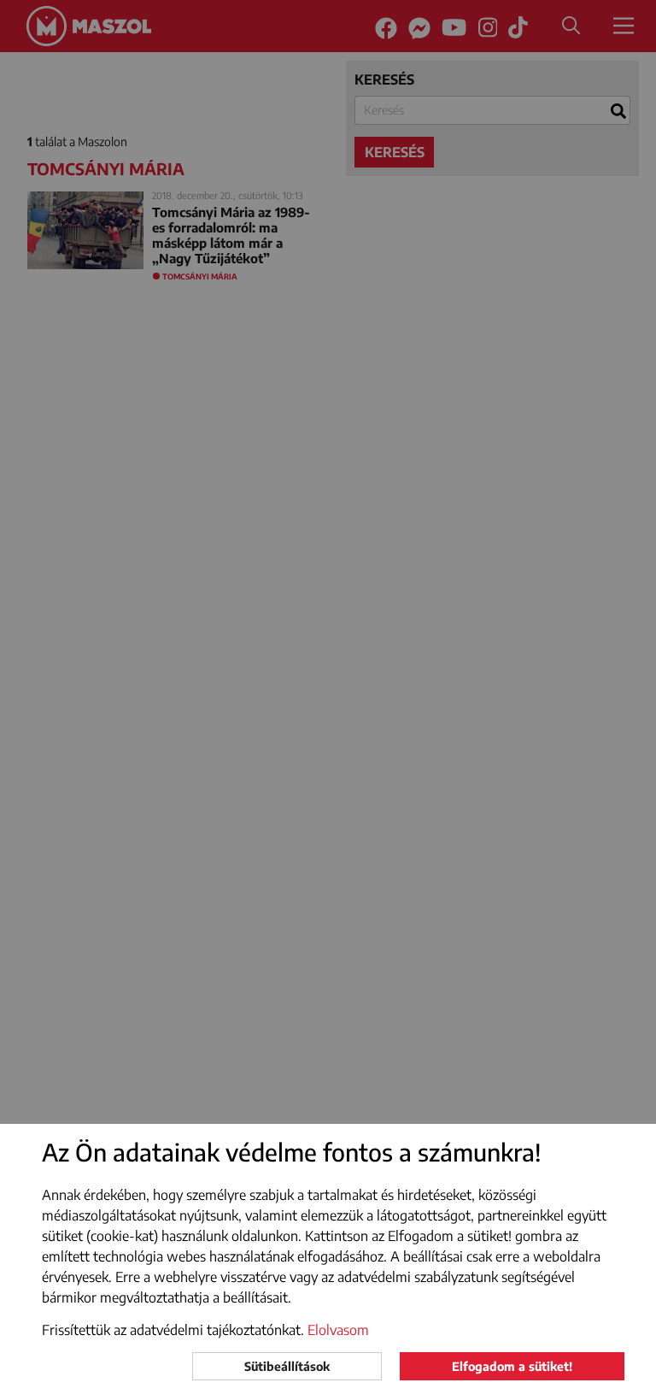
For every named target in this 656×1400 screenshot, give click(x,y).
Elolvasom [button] (338, 1329)
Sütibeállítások (287, 1366)
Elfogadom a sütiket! (512, 1366)
